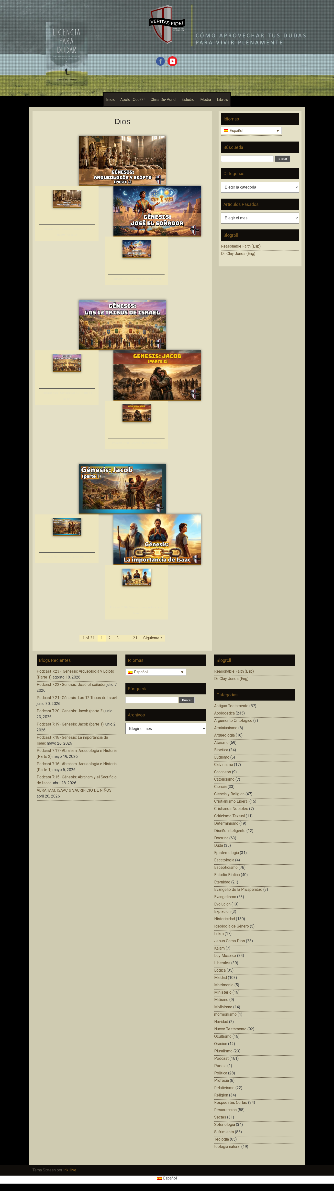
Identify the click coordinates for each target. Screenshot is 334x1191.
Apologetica (224, 713)
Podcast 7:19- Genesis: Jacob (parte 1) (66, 557)
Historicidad (224, 919)
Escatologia (224, 860)
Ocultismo (223, 1036)
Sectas (220, 1117)
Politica (220, 1073)
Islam (219, 933)
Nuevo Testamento (230, 1029)
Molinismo (223, 1007)
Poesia (220, 1065)
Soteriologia (224, 1124)
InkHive (69, 1170)
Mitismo (221, 999)
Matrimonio (224, 985)
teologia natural (227, 1146)
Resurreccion (225, 1110)
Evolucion (222, 904)
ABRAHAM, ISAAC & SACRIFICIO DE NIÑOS (74, 790)
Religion (221, 1095)
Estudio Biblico (227, 874)
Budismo (221, 757)
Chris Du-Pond (163, 99)
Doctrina (221, 838)
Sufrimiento (224, 1132)
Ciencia (220, 786)
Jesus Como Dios (229, 941)
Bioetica (221, 750)
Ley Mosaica (225, 955)
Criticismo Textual (229, 816)
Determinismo (226, 823)
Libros (222, 99)
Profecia (221, 1080)
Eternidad (222, 882)
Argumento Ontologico (233, 720)
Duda (218, 845)
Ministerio (223, 992)
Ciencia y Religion (229, 794)
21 (135, 638)
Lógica (220, 970)
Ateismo (221, 742)
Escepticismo (226, 867)
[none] (251, 131)
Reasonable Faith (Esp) (241, 246)
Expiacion (222, 911)
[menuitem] (251, 130)
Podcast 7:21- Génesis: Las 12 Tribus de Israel (77, 697)
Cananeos (222, 772)
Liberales (222, 963)
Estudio (187, 99)
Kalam (219, 948)
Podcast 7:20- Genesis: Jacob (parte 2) (136, 443)
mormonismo (225, 1014)
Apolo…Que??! (132, 99)
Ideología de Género (231, 926)
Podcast (221, 1058)
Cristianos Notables (231, 808)
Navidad (221, 1021)
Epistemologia (226, 852)
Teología (221, 1139)
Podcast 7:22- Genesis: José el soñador (136, 279)
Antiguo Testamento (231, 705)
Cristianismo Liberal (231, 801)
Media (205, 99)
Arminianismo (225, 728)
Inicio (110, 99)
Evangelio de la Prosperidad (238, 889)
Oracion (220, 1043)
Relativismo (224, 1087)
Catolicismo (224, 779)
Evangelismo (225, 896)
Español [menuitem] (236, 130)
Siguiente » (152, 638)
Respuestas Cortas (230, 1102)
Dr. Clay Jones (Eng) (238, 253)
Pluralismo (223, 1051)
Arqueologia (224, 735)
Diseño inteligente (229, 830)
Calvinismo (223, 764)
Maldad (220, 977)
